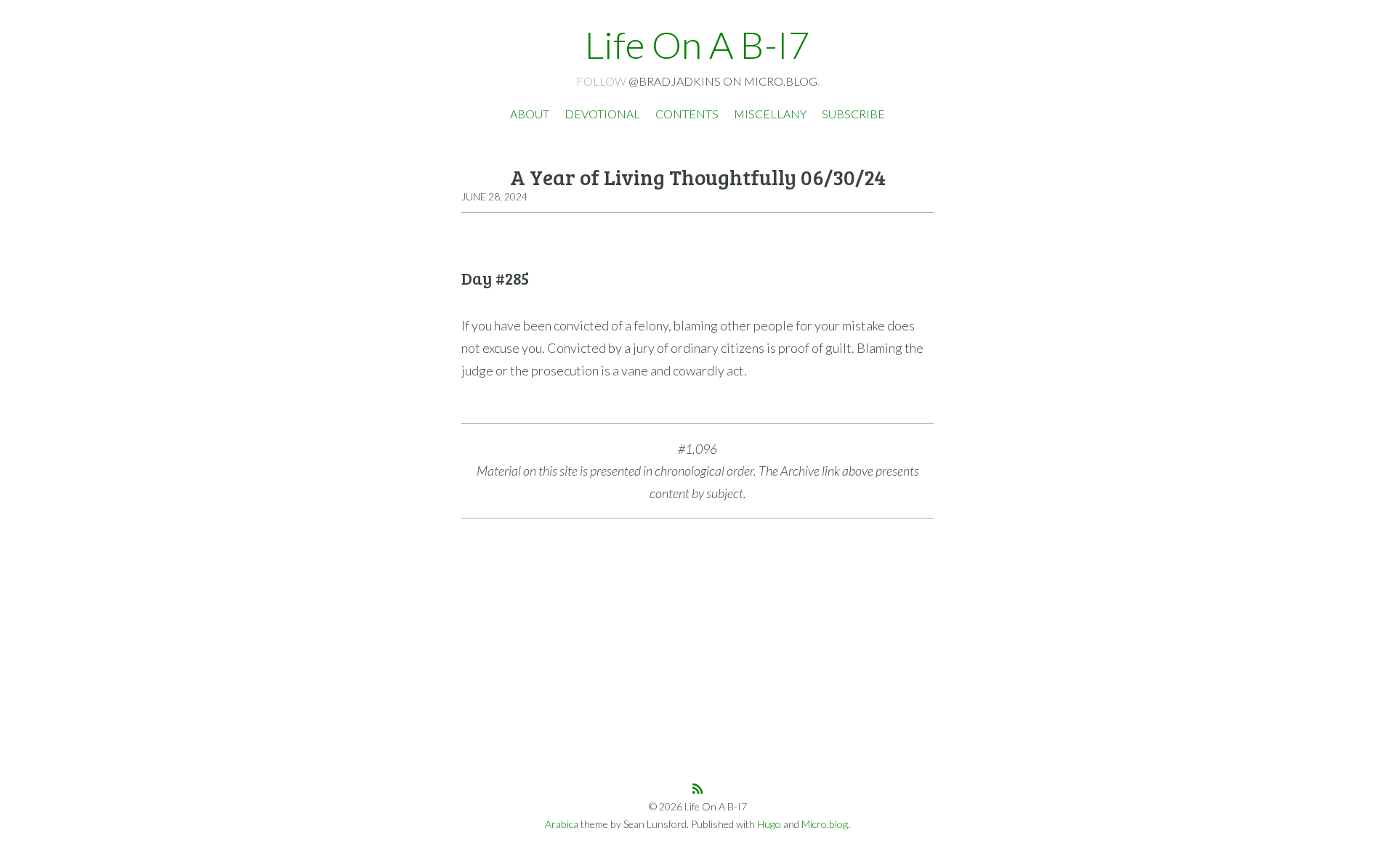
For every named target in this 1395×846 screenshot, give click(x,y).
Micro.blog (824, 824)
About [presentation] (529, 114)
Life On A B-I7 (697, 44)
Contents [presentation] (687, 114)
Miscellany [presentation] (770, 114)
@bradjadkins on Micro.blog (722, 81)
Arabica (561, 824)
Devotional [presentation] (602, 114)
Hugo (769, 824)
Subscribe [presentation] (853, 114)
